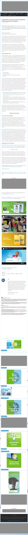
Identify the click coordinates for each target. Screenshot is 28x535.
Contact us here (11, 193)
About (14, 15)
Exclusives (4, 15)
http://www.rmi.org (18, 289)
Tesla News (21, 13)
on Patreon (22, 25)
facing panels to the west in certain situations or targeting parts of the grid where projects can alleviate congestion (14, 94)
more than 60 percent (21, 65)
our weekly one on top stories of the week (8, 198)
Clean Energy (5, 13)
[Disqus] (14, 306)
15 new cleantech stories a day (16, 197)
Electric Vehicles (11, 13)
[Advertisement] (15, 6)
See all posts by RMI (11, 293)
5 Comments (6, 22)
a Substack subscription (17, 25)
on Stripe (3, 27)
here (16, 267)
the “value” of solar (11, 55)
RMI (4, 22)
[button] (7, 13)
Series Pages (10, 15)
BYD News (17, 13)
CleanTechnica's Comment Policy (7, 268)
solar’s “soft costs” (9, 68)
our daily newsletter (16, 173)
